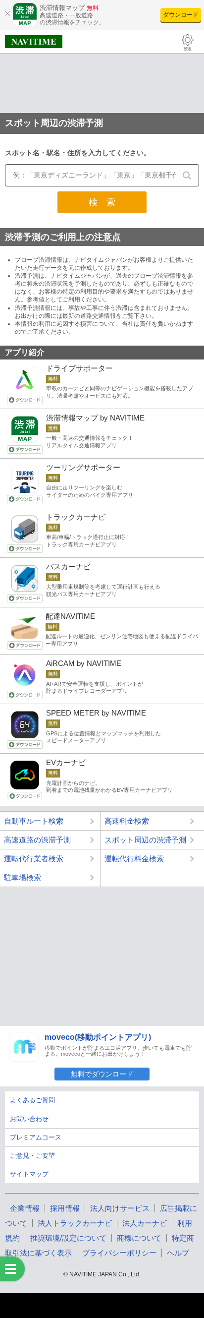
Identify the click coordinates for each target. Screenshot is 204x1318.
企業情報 (25, 1208)
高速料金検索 (126, 821)
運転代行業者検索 (33, 858)
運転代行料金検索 (134, 858)
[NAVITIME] (33, 41)
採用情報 (65, 1208)
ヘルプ (178, 1253)
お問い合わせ (29, 1119)
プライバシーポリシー (119, 1253)
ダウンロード (181, 14)
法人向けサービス (120, 1208)
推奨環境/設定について (68, 1238)
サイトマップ (29, 1174)
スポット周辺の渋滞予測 (145, 840)
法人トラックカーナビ (75, 1223)
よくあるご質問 (32, 1100)
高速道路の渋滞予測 (37, 840)
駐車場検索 (22, 877)
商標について (139, 1238)
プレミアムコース (35, 1137)
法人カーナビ (144, 1223)
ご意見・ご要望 (32, 1155)
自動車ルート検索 (33, 821)
